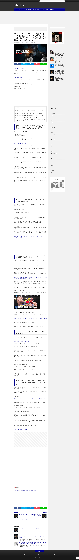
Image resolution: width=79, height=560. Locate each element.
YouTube (52, 125)
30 (62, 187)
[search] (64, 1)
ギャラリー (42, 9)
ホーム (47, 9)
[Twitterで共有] (24, 64)
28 (59, 187)
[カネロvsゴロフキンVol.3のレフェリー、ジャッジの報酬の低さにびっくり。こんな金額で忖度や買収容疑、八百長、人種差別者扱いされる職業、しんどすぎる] (16, 530)
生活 (51, 160)
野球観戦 (52, 170)
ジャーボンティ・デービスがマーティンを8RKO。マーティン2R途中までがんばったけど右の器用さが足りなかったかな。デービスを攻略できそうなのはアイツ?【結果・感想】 (32, 536)
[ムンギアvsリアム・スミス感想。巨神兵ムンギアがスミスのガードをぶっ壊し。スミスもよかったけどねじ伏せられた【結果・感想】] (16, 544)
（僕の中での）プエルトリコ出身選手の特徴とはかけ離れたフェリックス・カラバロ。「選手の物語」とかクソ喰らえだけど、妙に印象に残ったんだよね (30, 111)
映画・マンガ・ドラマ (36, 9)
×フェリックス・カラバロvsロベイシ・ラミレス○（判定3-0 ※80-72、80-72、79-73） (30, 115)
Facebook (52, 110)
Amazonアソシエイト (54, 108)
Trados (52, 120)
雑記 (32, 42)
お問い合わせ (52, 9)
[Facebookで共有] (17, 64)
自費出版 (52, 165)
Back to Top (39, 551)
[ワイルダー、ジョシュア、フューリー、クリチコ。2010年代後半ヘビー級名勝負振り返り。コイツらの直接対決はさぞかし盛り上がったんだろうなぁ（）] (16, 516)
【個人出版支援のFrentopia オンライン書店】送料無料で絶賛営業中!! (25, 490)
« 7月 (51, 190)
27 (57, 187)
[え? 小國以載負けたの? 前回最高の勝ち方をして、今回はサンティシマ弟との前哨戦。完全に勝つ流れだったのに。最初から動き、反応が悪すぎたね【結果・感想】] (52, 78)
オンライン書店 (53, 127)
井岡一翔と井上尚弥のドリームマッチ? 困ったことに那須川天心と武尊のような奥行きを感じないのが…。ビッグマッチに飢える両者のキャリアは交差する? (36, 517)
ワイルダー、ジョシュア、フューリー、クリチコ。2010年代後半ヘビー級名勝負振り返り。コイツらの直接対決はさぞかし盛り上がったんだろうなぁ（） (24, 517)
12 (55, 184)
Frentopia (42, 557)
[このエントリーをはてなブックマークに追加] (30, 64)
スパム (52, 132)
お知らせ (52, 129)
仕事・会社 (52, 141)
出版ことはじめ (53, 146)
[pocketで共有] (37, 64)
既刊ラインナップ (21, 9)
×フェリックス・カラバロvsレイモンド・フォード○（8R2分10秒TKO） (28, 117)
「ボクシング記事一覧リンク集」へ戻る (21, 68)
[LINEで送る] (43, 64)
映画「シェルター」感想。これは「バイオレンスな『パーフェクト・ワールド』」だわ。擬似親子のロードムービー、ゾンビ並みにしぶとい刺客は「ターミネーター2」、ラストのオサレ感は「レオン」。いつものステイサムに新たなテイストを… (60, 53)
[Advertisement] (39, 17)
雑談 (34, 42)
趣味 (51, 167)
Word (52, 122)
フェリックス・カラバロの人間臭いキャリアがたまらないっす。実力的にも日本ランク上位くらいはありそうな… (30, 120)
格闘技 (52, 158)
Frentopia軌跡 (53, 113)
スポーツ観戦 (25, 42)
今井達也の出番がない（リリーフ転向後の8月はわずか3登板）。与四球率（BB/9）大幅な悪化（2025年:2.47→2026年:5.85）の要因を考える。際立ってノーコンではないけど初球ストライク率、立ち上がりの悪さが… (59, 60)
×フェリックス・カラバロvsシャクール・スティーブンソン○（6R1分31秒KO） (29, 113)
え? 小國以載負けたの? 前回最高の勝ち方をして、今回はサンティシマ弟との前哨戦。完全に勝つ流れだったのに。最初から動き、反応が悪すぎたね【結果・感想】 (59, 79)
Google (52, 115)
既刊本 (52, 151)
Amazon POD (53, 106)
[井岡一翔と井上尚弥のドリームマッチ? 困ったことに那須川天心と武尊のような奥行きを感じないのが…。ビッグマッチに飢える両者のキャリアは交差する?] (44, 516)
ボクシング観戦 (28, 9)
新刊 (51, 148)
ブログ (16, 9)
